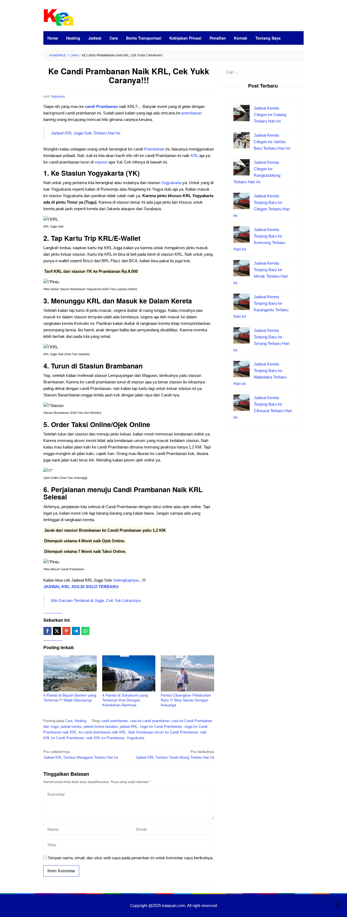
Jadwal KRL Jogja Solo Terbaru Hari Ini (85, 133)
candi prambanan (114, 721)
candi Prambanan (101, 106)
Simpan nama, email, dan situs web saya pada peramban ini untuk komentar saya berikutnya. (130, 857)
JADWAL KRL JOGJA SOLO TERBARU (80, 586)
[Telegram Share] (76, 631)
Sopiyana (58, 96)
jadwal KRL (128, 726)
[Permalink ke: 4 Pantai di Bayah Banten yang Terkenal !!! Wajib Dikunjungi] (70, 673)
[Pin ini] (66, 631)
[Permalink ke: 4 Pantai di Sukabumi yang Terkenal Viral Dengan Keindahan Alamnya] (129, 673)
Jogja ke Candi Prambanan (161, 726)
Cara (68, 721)
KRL (193, 155)
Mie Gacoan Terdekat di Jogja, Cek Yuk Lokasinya (95, 600)
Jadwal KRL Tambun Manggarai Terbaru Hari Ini (80, 754)
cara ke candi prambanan (149, 721)
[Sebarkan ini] (47, 631)
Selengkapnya (125, 580)
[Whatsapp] (85, 631)
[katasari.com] (58, 16)
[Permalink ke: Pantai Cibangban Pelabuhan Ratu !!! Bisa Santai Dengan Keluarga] (187, 673)
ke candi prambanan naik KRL (102, 732)
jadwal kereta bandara (100, 726)
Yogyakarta (171, 182)
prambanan (192, 113)
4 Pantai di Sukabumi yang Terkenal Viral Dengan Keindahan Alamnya (125, 700)
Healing (80, 721)
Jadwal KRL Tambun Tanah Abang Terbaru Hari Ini (175, 754)
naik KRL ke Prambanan (105, 738)
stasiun (101, 162)
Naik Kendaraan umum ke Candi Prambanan (163, 732)
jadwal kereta (71, 726)
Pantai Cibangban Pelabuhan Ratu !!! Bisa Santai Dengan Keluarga (186, 700)
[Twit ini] (57, 631)
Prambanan (154, 149)
